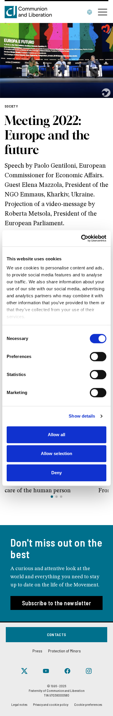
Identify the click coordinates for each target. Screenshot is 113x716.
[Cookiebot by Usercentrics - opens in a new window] (81, 238)
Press (37, 650)
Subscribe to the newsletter (56, 602)
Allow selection (56, 453)
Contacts (56, 634)
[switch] (98, 356)
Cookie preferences (88, 704)
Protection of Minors (64, 650)
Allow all (56, 434)
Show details (82, 416)
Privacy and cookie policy (50, 704)
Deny (56, 472)
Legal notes (19, 704)
